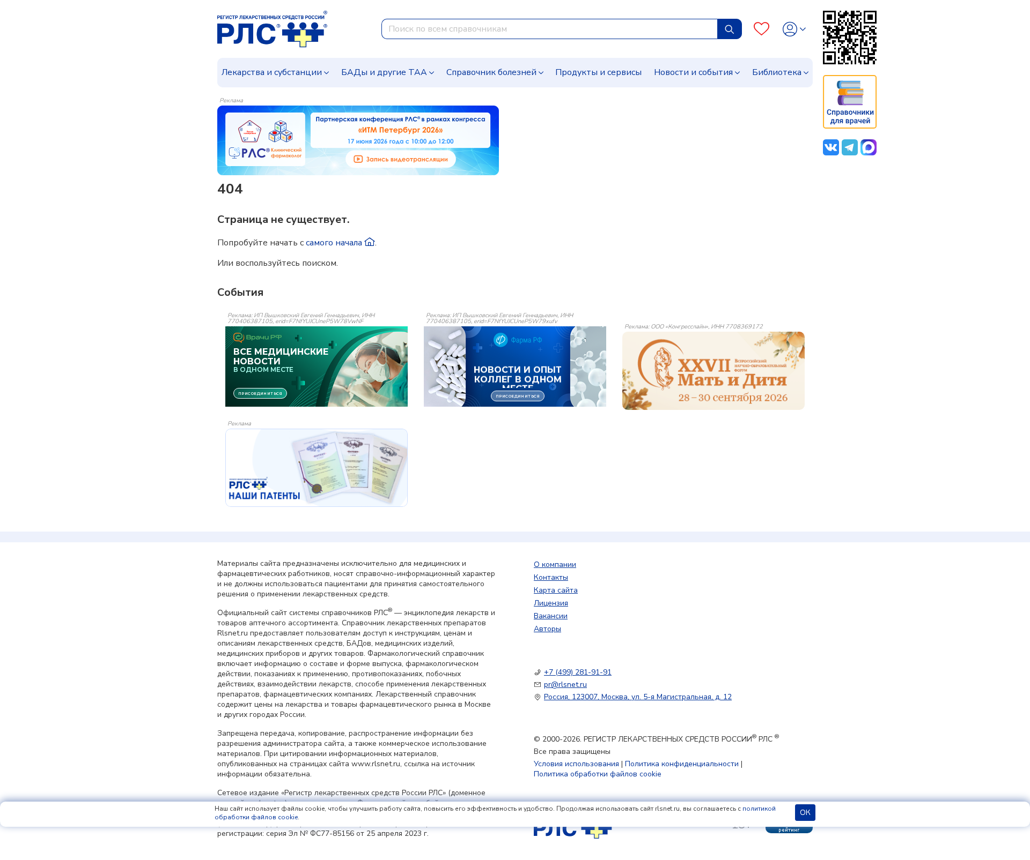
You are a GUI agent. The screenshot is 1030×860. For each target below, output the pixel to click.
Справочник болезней (491, 72)
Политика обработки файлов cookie (597, 774)
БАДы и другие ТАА (384, 72)
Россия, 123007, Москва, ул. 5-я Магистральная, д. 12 (638, 697)
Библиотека (776, 72)
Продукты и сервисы (598, 72)
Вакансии (551, 616)
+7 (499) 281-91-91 (578, 672)
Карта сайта (556, 590)
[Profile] (794, 29)
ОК (805, 812)
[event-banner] (713, 371)
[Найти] (729, 29)
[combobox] (549, 29)
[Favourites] (761, 29)
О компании (555, 564)
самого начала (335, 243)
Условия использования (576, 764)
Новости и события (693, 72)
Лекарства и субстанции (272, 72)
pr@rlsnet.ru (565, 684)
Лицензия (551, 603)
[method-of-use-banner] (358, 140)
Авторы (547, 629)
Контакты (551, 577)
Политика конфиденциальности (682, 764)
